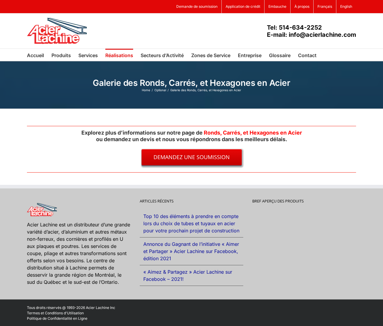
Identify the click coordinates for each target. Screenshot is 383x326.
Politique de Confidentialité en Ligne (57, 318)
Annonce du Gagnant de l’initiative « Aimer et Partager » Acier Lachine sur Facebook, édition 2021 (191, 251)
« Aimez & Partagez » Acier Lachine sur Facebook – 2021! (187, 275)
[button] (326, 55)
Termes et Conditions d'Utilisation (55, 313)
